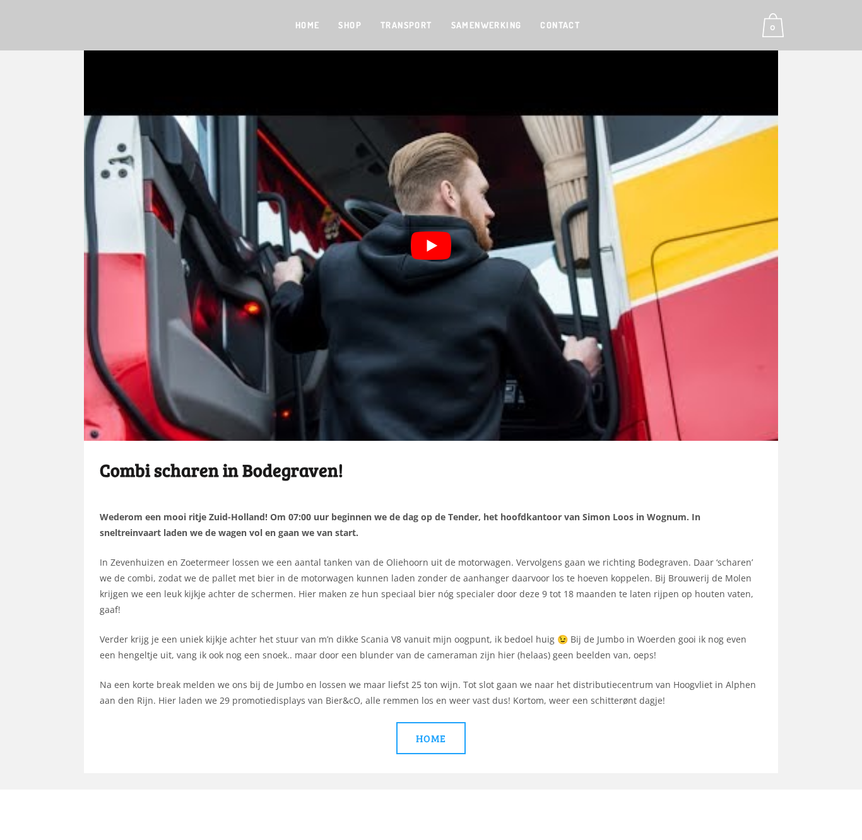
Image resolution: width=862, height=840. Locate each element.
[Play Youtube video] (431, 245)
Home (431, 738)
